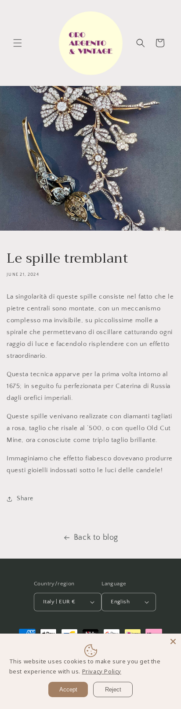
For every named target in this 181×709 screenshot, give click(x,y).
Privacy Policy (101, 671)
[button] (17, 43)
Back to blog (96, 537)
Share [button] (25, 498)
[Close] (173, 641)
